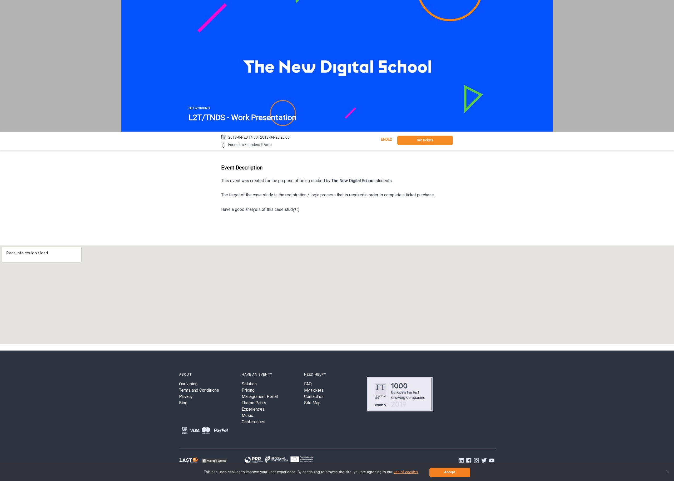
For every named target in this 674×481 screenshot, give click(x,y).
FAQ (308, 383)
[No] (667, 471)
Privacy (186, 396)
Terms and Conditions (199, 390)
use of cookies (406, 472)
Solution (249, 383)
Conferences (253, 421)
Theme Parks (254, 402)
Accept (449, 472)
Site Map (312, 402)
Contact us (314, 396)
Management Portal (260, 396)
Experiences (253, 409)
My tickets (314, 390)
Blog (183, 402)
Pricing (248, 390)
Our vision (188, 383)
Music (247, 415)
